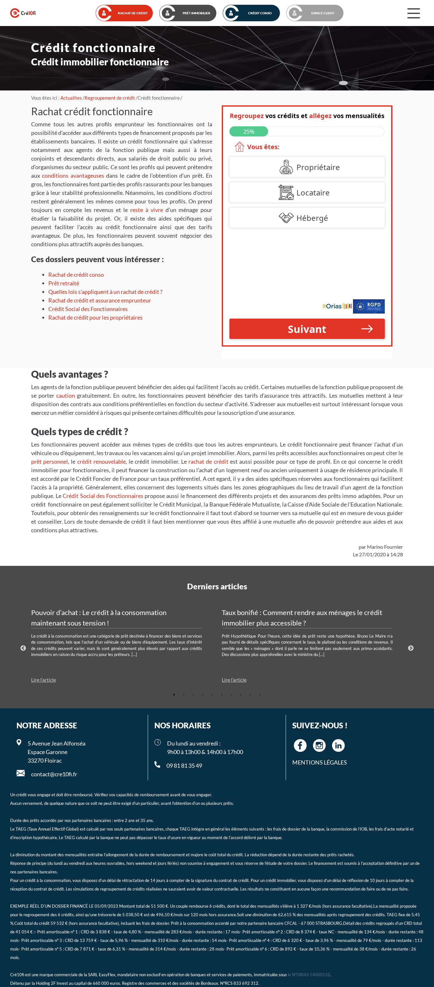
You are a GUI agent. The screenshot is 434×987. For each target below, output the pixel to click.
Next (411, 648)
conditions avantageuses (73, 175)
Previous (23, 648)
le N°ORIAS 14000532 (309, 974)
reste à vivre (146, 209)
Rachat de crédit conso (76, 274)
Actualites (71, 98)
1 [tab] (174, 695)
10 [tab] (260, 695)
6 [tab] (222, 695)
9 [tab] (250, 695)
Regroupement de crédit (110, 98)
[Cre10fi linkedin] (338, 745)
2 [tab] (183, 695)
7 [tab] (231, 695)
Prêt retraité (63, 283)
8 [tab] (241, 695)
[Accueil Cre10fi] (23, 13)
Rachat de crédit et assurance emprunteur (99, 300)
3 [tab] (193, 695)
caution (65, 395)
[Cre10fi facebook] (300, 745)
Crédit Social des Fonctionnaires (88, 308)
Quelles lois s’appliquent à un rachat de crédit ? (105, 291)
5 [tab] (212, 695)
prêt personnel (49, 461)
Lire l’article (43, 680)
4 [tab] (203, 695)
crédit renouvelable (101, 461)
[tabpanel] (121, 645)
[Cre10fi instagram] (319, 745)
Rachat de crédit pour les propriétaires (95, 317)
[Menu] (413, 13)
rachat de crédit (208, 461)
